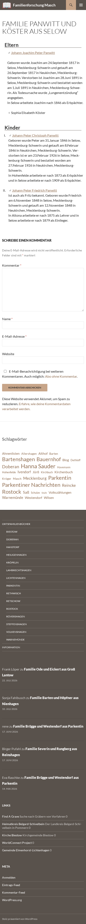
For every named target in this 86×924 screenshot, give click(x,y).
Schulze (35, 492)
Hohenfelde (9, 472)
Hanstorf (12, 547)
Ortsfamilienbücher (16, 524)
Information (11, 647)
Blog (65, 460)
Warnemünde (12, 497)
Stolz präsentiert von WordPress (19, 918)
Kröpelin (12, 562)
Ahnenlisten (11, 453)
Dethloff (75, 460)
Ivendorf (24, 472)
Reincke (69, 485)
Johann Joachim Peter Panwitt (33, 53)
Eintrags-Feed (11, 885)
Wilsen (49, 497)
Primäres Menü (81, 5)
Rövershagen (15, 616)
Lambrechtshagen (18, 570)
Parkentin (59, 477)
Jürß (36, 472)
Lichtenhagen (15, 577)
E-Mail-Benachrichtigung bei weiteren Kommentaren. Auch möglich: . (39, 373)
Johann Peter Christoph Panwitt (35, 135)
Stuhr (44, 492)
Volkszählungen (60, 492)
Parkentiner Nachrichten (31, 484)
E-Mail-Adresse (14, 336)
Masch (17, 478)
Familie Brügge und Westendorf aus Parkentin (48, 726)
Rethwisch (13, 593)
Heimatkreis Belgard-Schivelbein (23, 824)
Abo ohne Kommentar (61, 376)
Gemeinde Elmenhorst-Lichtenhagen (25, 850)
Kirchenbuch (63, 472)
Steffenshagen (16, 624)
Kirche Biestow (12, 835)
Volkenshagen (16, 631)
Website (8, 354)
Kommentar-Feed (13, 892)
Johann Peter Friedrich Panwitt (34, 190)
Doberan (10, 466)
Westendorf (33, 497)
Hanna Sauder (38, 466)
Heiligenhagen (16, 554)
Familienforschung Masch (34, 5)
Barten (53, 453)
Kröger (6, 478)
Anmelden (8, 877)
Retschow (13, 601)
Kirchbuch (47, 472)
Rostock (11, 491)
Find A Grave (10, 816)
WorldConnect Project (17, 842)
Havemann (63, 467)
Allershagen (29, 453)
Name (7, 319)
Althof (43, 453)
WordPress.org (12, 900)
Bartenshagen (18, 459)
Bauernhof (49, 459)
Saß (26, 492)
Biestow (11, 531)
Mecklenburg (35, 478)
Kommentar (11, 265)
